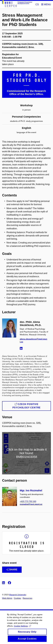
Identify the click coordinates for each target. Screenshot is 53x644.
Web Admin (7, 598)
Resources (27, 598)
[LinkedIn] (22, 349)
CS (37, 4)
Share (13, 569)
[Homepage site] (17, 4)
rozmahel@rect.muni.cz (31, 504)
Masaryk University (17, 594)
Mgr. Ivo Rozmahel (31, 490)
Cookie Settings (21, 626)
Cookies (17, 598)
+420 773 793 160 (28, 501)
